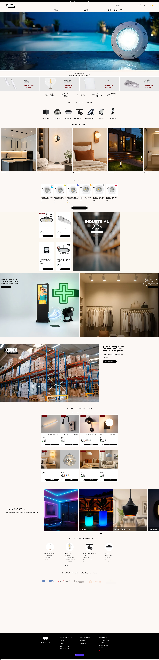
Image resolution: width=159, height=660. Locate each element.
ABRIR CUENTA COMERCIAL (110, 361)
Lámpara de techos (48, 557)
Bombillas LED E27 (68, 555)
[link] (39, 305)
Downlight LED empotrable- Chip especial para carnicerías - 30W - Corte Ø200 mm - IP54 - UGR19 (111, 198)
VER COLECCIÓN (47, 45)
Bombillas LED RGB (68, 561)
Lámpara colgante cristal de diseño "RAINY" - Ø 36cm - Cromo (69, 470)
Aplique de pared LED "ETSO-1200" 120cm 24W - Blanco (50, 435)
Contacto (61, 643)
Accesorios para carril (87, 559)
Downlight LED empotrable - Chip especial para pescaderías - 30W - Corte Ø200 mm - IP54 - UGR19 (47, 198)
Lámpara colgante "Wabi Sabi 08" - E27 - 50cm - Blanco (108, 470)
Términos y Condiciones (64, 648)
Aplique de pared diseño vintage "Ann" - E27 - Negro (88, 435)
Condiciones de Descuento (65, 645)
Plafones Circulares (108, 555)
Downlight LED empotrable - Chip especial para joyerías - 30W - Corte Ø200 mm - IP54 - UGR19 (99, 198)
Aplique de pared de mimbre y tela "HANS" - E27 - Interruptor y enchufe (50, 470)
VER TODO (79, 207)
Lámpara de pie (47, 559)
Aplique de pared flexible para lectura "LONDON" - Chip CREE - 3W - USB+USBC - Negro (69, 435)
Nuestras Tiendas (83, 643)
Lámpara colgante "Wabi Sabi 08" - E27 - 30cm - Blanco (89, 470)
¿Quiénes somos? (83, 640)
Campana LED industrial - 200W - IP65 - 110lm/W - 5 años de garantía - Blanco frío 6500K (63, 260)
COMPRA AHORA (97, 231)
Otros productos (86, 561)
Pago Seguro (62, 640)
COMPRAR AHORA (46, 70)
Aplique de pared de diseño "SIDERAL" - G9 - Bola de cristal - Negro (108, 435)
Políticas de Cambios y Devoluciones (66, 646)
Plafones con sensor (108, 559)
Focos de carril (86, 557)
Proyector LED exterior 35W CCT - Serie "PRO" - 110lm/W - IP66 (45, 260)
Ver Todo (45, 564)
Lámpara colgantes (48, 555)
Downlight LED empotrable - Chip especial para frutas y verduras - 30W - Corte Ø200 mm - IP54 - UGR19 (60, 198)
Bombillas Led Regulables (69, 557)
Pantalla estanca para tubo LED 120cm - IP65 (62, 229)
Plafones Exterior (107, 561)
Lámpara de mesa (47, 561)
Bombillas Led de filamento (69, 559)
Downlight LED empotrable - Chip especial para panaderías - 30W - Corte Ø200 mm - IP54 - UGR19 (85, 198)
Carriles (84, 555)
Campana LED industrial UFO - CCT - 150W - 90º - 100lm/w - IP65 (46, 229)
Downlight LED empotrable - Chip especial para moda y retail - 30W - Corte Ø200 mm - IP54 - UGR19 (73, 198)
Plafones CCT (107, 557)
